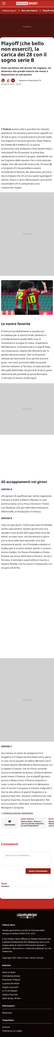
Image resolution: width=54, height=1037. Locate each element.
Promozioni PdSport (11, 979)
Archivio (6, 1027)
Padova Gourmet (10, 994)
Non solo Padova (29, 10)
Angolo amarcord (10, 987)
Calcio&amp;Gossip (11, 976)
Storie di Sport (9, 972)
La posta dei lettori (11, 983)
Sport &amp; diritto (11, 998)
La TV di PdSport (9, 990)
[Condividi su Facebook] (8, 80)
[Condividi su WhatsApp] (3, 80)
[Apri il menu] (4, 3)
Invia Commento (38, 871)
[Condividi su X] (13, 80)
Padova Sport (9, 10)
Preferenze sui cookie (12, 1030)
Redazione (7, 1012)
